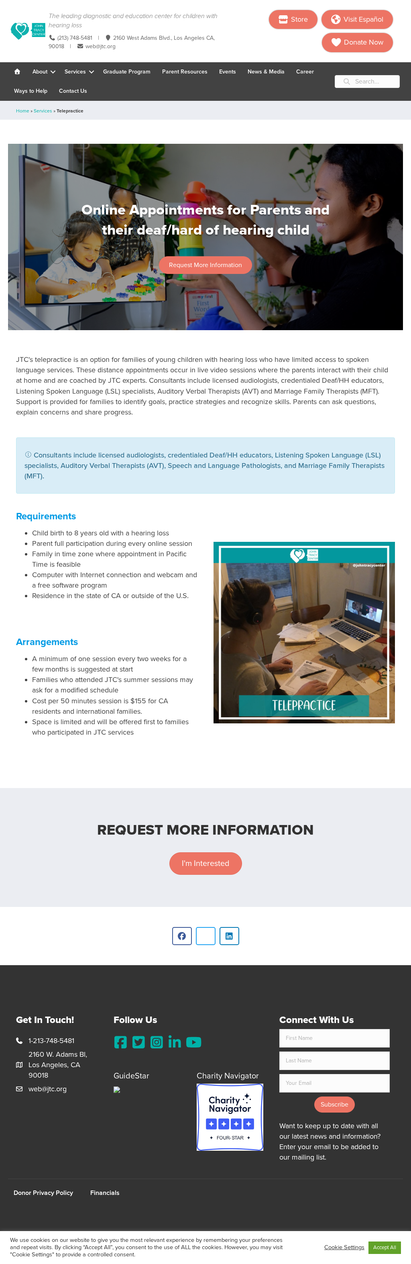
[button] (53, 72)
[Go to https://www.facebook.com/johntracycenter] (121, 1042)
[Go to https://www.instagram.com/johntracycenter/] (157, 1042)
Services (75, 71)
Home (22, 111)
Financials (105, 1193)
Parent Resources (185, 71)
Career (305, 71)
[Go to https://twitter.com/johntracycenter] (139, 1042)
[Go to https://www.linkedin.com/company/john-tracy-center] (175, 1042)
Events (227, 71)
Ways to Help (30, 91)
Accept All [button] (384, 1247)
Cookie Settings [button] (344, 1247)
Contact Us (73, 91)
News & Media (266, 71)
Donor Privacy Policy (43, 1193)
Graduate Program (127, 71)
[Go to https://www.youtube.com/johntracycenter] (193, 1042)
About (40, 71)
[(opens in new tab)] (230, 1116)
